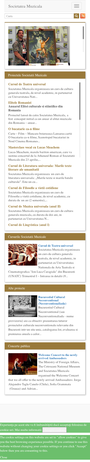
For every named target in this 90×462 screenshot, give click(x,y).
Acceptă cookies (54, 430)
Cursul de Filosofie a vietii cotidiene (33, 187)
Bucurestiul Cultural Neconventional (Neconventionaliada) (52, 300)
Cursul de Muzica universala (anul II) (34, 206)
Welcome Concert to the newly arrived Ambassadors (58, 356)
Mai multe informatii (28, 430)
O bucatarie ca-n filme (24, 128)
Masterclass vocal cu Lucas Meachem (34, 147)
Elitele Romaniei (19, 102)
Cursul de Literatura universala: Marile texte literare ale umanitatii (40, 167)
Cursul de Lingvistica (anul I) (29, 224)
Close (3, 457)
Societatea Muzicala (25, 6)
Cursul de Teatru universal (27, 84)
